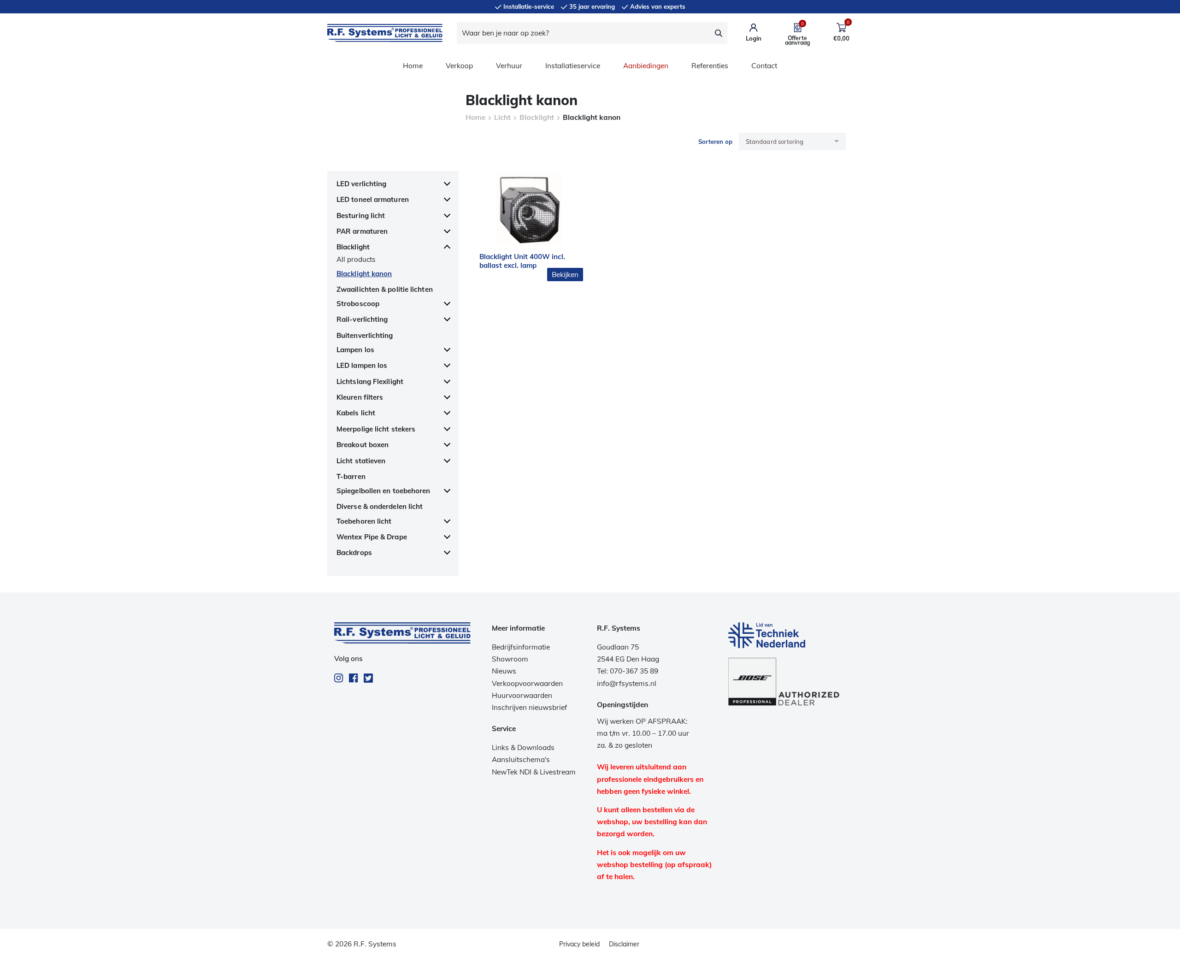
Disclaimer (624, 944)
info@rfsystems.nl (626, 683)
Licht (502, 117)
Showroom (510, 659)
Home (413, 65)
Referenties (709, 65)
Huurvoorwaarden (522, 695)
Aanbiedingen (645, 65)
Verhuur (509, 65)
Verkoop (459, 65)
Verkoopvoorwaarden (527, 683)
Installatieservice (572, 65)
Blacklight (536, 117)
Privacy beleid (579, 944)
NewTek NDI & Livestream (534, 772)
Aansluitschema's (521, 759)
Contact (764, 65)
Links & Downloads (523, 747)
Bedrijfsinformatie (521, 647)
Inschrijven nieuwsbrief (529, 707)
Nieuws (504, 671)
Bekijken (565, 274)
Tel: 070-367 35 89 (627, 671)
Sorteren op (715, 141)
